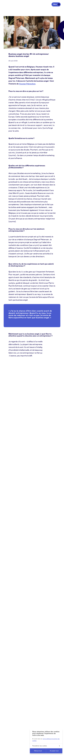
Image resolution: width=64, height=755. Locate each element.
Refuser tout (38, 751)
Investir (6, 748)
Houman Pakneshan (27, 84)
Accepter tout (54, 751)
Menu (55, 4)
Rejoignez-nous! (14, 569)
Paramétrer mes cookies (39, 746)
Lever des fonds (8, 753)
